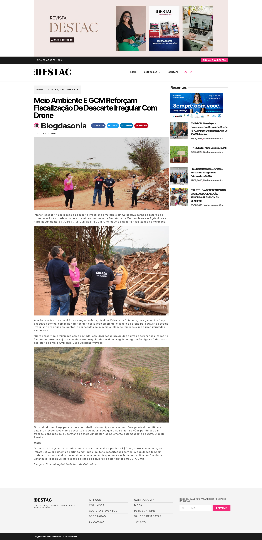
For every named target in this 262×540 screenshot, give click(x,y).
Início (133, 72)
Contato (173, 72)
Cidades (53, 89)
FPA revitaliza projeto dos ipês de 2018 (208, 147)
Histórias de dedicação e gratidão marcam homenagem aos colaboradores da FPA (206, 172)
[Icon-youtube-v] (50, 513)
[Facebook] (185, 72)
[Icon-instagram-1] (45, 513)
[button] (98, 125)
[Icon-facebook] (35, 513)
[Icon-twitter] (40, 513)
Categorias (150, 72)
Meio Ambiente (69, 89)
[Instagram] (191, 72)
